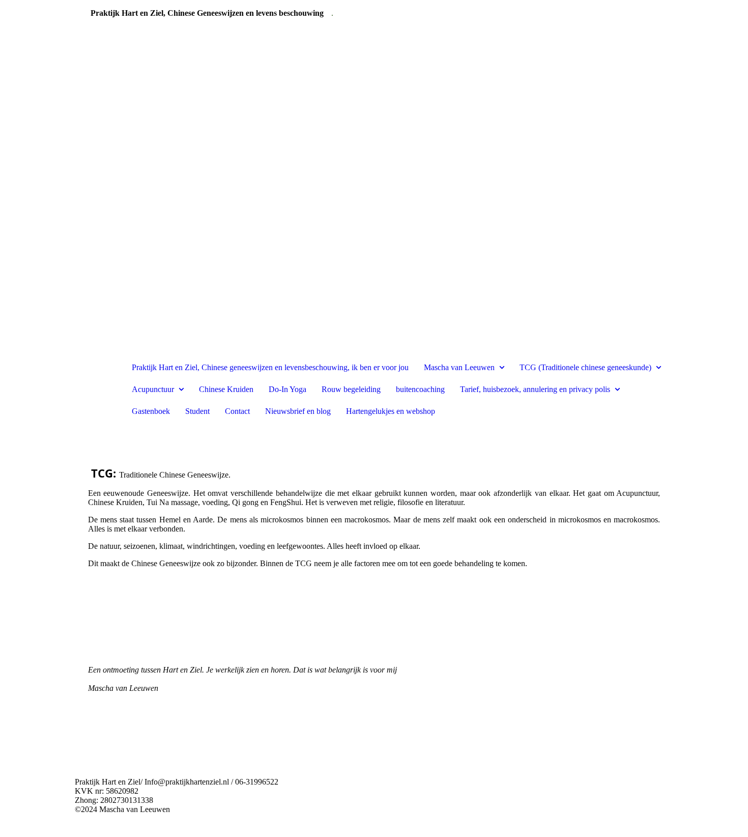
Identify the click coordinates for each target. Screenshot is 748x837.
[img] (99, 389)
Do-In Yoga (287, 389)
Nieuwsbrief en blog (298, 411)
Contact (237, 411)
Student (197, 411)
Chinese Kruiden (226, 389)
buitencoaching (420, 389)
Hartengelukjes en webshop (390, 411)
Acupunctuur (153, 389)
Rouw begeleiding (351, 389)
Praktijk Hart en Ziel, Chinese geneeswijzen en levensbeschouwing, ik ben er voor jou (270, 367)
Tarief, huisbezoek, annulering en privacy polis (535, 389)
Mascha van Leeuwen (459, 367)
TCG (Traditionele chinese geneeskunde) (585, 367)
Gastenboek (151, 411)
